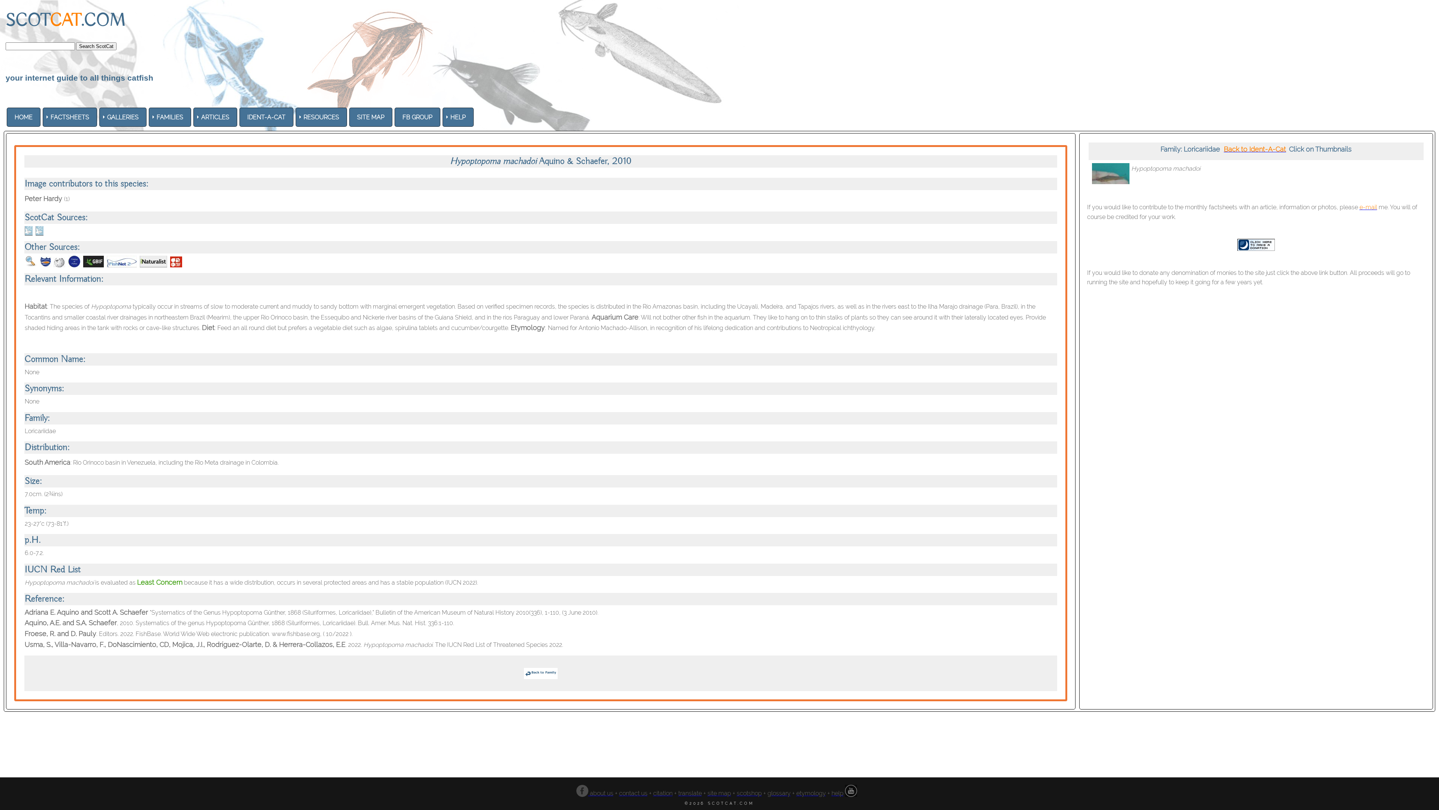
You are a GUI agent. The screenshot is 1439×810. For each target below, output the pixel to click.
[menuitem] (23, 117)
